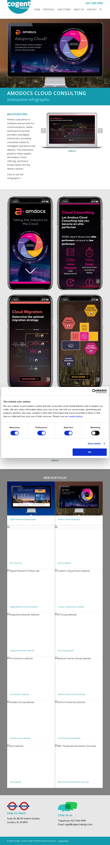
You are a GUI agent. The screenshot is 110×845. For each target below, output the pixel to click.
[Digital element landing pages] (31, 498)
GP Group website (66, 650)
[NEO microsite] (31, 542)
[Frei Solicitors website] (31, 673)
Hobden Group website (20, 738)
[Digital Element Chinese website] (31, 586)
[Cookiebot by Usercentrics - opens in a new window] (94, 391)
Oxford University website (69, 738)
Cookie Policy (63, 841)
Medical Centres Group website (71, 694)
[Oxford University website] (79, 717)
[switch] (41, 433)
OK (89, 452)
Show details (94, 443)
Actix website (15, 782)
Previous (43, 130)
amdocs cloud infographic (69, 519)
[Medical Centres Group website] (79, 673)
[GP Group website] (79, 630)
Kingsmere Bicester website (22, 650)
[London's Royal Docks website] (79, 586)
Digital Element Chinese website (24, 606)
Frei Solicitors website (19, 694)
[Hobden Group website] (31, 717)
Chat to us (65, 815)
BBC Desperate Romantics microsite (73, 782)
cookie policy (75, 416)
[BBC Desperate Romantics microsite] (79, 761)
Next (100, 130)
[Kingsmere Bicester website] (31, 630)
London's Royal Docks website (71, 606)
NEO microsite (16, 563)
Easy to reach (16, 813)
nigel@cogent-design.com (78, 824)
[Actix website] (31, 761)
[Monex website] (79, 542)
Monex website (64, 563)
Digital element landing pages (23, 519)
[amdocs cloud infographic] (79, 498)
